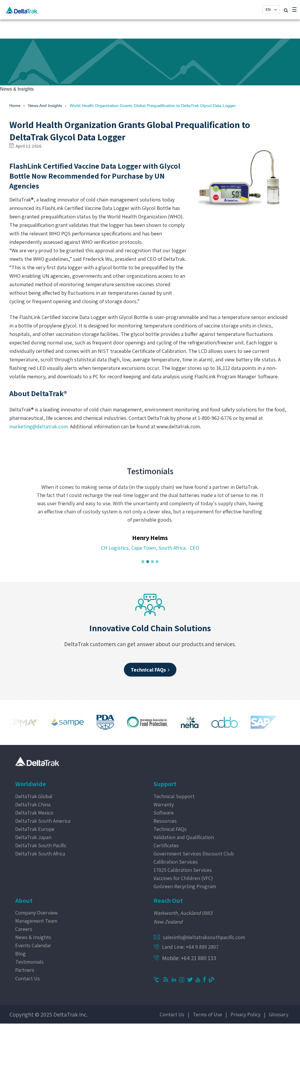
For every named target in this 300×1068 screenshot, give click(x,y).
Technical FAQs (170, 829)
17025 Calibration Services (183, 870)
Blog (20, 953)
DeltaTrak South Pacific (41, 845)
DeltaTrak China (32, 804)
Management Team (36, 920)
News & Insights (33, 937)
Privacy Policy (245, 1014)
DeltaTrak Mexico (34, 812)
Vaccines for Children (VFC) (183, 878)
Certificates (166, 845)
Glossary (278, 1014)
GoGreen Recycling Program (185, 886)
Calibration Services (176, 861)
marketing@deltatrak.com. (39, 426)
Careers (23, 929)
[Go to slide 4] (157, 561)
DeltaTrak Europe (34, 829)
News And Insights (45, 105)
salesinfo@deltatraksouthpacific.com (204, 937)
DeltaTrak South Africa (40, 853)
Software (164, 812)
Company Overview (36, 912)
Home (15, 105)
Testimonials (29, 961)
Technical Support (174, 796)
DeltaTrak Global (33, 796)
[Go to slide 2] (147, 561)
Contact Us (27, 978)
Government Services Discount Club (194, 853)
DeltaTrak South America (42, 820)
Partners (24, 970)
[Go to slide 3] (152, 561)
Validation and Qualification (184, 837)
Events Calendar (33, 945)
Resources (165, 820)
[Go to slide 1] (143, 561)
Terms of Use (207, 1014)
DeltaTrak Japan (33, 837)
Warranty (164, 804)
